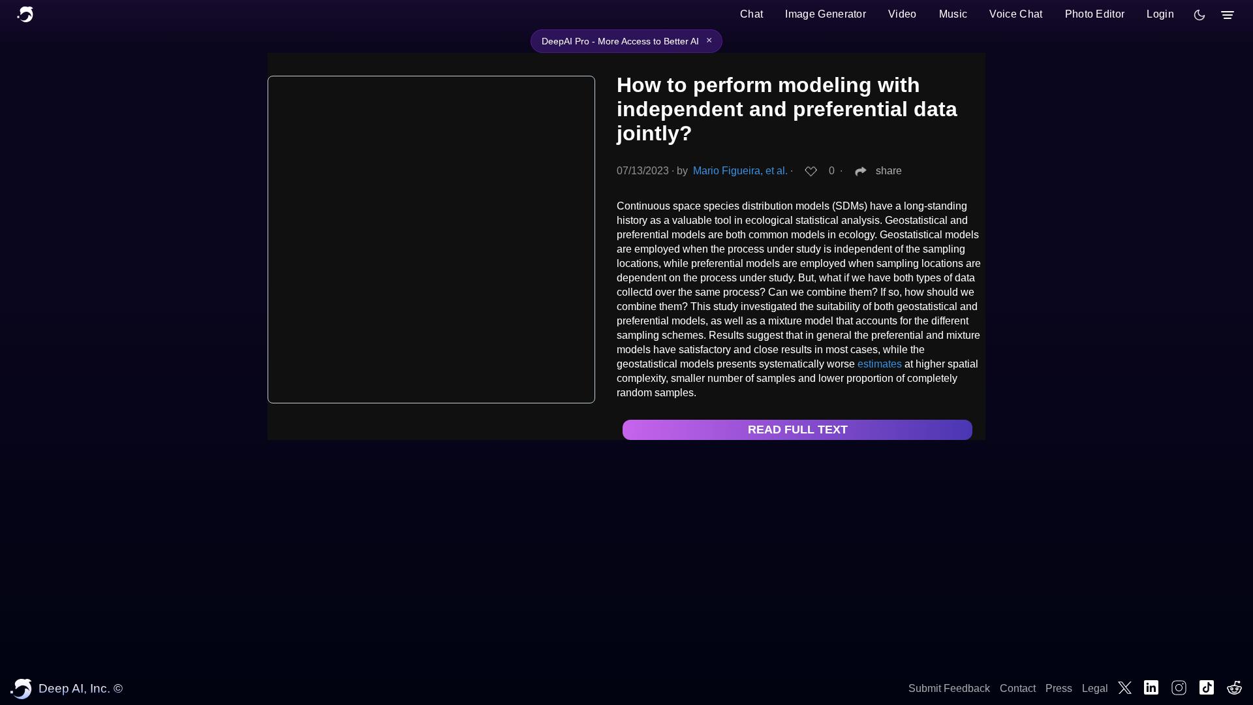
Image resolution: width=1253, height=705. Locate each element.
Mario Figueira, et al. (740, 170)
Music (953, 14)
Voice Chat (1015, 14)
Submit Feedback (949, 688)
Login (1160, 14)
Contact (1018, 688)
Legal (1095, 688)
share (889, 170)
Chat (751, 14)
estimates (880, 363)
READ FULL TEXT (798, 429)
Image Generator (825, 14)
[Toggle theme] (1199, 15)
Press (1058, 688)
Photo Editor (1095, 14)
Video (902, 14)
